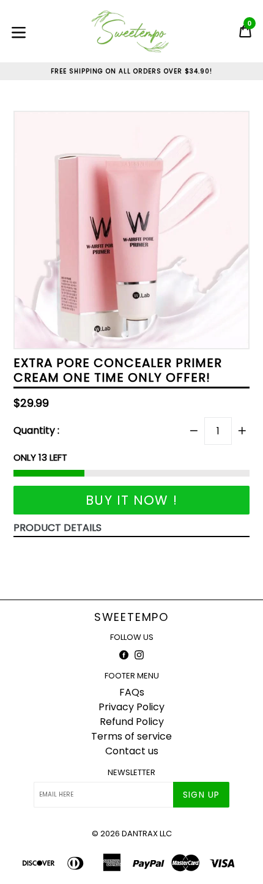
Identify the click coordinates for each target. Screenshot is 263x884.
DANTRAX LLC (147, 833)
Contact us (131, 751)
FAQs (131, 692)
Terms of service (131, 736)
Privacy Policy (131, 707)
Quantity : (36, 430)
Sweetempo (131, 617)
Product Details (57, 528)
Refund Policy (132, 722)
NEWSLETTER (131, 773)
